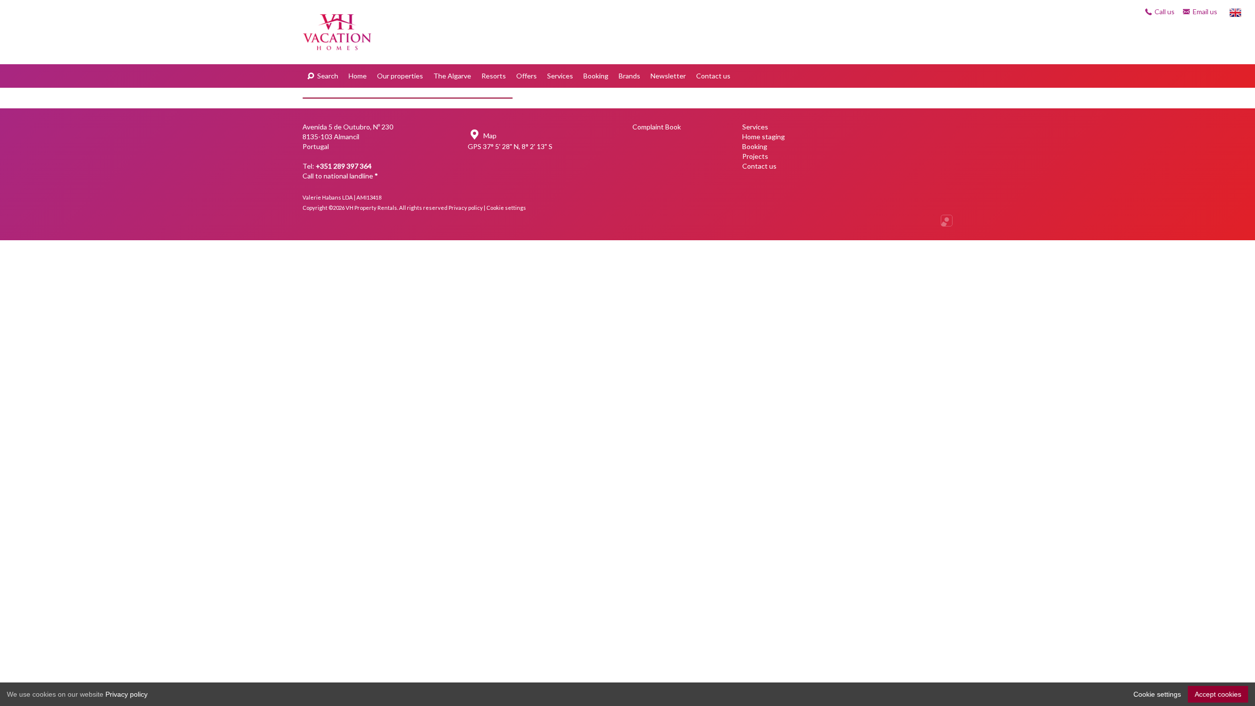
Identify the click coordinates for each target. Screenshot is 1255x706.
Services (560, 76)
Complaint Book (656, 127)
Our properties (400, 76)
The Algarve (452, 76)
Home (358, 76)
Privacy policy (466, 207)
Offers (526, 76)
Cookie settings (506, 207)
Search (327, 76)
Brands (629, 76)
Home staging (763, 136)
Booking (595, 76)
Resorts (493, 76)
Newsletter (668, 76)
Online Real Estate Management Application (947, 221)
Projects (755, 156)
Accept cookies (1218, 694)
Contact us (713, 76)
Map (489, 135)
